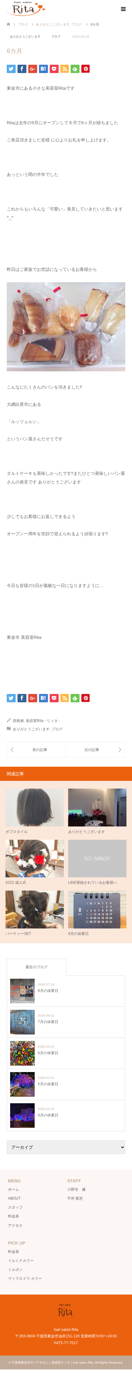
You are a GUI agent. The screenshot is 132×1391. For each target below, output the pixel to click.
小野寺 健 (76, 1189)
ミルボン (15, 1269)
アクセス (15, 1225)
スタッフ (15, 1207)
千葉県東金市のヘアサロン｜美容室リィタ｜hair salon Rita (52, 1362)
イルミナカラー (21, 1260)
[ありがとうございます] (36, 749)
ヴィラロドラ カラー (25, 1278)
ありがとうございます (25, 36)
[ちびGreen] (95, 749)
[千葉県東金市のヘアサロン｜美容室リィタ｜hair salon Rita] (26, 9)
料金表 (13, 1216)
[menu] (123, 9)
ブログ (23, 24)
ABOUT (14, 1198)
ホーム (13, 1189)
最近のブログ (36, 967)
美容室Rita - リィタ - (43, 721)
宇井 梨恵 (75, 1198)
